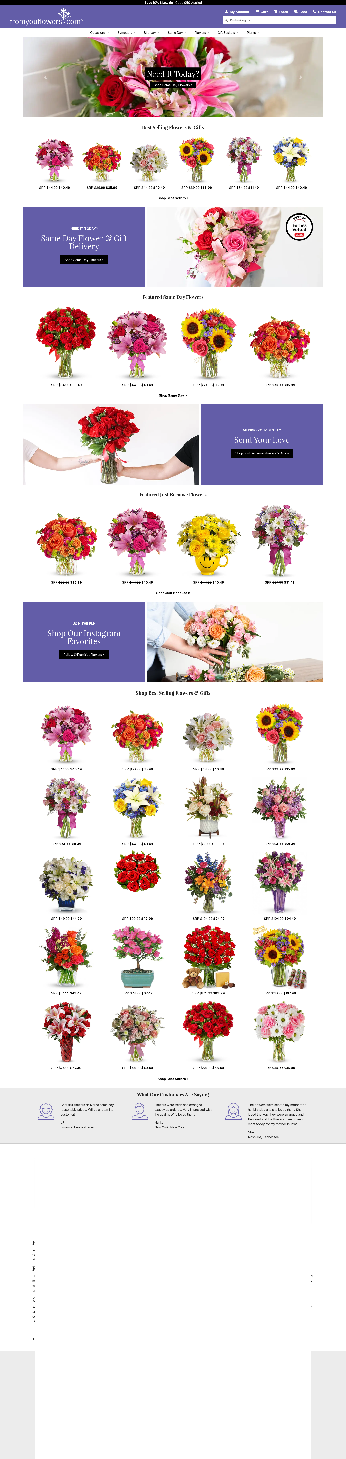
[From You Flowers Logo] (46, 17)
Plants (251, 33)
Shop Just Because (171, 593)
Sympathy (124, 33)
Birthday (150, 33)
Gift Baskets (226, 33)
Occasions (98, 33)
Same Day (175, 33)
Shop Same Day (171, 395)
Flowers (200, 33)
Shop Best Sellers (172, 198)
